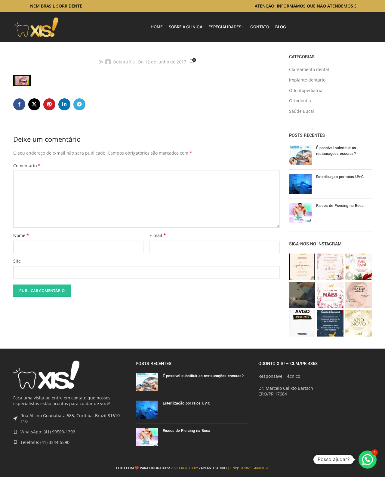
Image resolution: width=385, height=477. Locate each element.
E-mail (157, 235)
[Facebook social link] (19, 104)
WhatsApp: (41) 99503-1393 (47, 432)
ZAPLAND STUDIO (213, 468)
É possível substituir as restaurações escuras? (336, 151)
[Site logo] (36, 26)
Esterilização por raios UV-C (340, 177)
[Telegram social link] (79, 104)
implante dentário (307, 80)
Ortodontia (300, 100)
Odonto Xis (124, 62)
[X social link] (34, 104)
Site (17, 261)
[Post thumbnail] (300, 155)
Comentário (27, 165)
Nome (21, 235)
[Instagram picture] (302, 267)
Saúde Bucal (301, 111)
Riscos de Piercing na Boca (340, 205)
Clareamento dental (309, 69)
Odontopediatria (305, 90)
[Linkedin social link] (64, 104)
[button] (368, 460)
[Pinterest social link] (49, 104)
